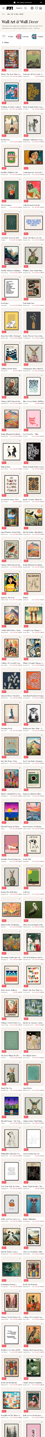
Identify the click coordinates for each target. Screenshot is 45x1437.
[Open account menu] (32, 8)
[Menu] (3, 8)
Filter (6, 43)
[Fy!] (9, 8)
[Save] (19, 48)
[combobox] (21, 8)
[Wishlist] (36, 8)
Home (3, 14)
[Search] (25, 8)
